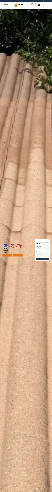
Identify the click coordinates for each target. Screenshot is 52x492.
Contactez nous (18, 255)
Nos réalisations (7, 255)
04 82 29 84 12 (21, 4)
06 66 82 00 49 (21, 6)
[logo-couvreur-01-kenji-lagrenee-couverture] (7, 5)
